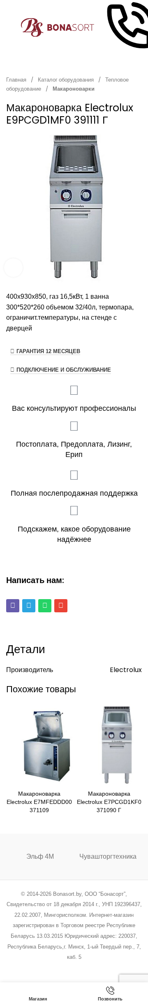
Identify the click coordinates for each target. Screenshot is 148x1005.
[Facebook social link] (32, 968)
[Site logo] (58, 26)
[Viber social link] (116, 968)
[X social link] (42, 968)
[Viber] (12, 605)
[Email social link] (53, 968)
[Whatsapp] (44, 605)
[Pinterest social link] (63, 968)
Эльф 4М (40, 856)
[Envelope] (60, 605)
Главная (17, 80)
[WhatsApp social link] (84, 968)
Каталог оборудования (66, 80)
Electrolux (126, 670)
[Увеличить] (13, 267)
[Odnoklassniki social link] (74, 968)
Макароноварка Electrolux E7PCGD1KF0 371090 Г (109, 801)
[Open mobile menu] (9, 27)
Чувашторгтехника (108, 856)
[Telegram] (28, 605)
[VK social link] (95, 968)
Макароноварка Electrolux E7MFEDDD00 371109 (39, 801)
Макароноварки (74, 89)
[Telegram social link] (105, 968)
